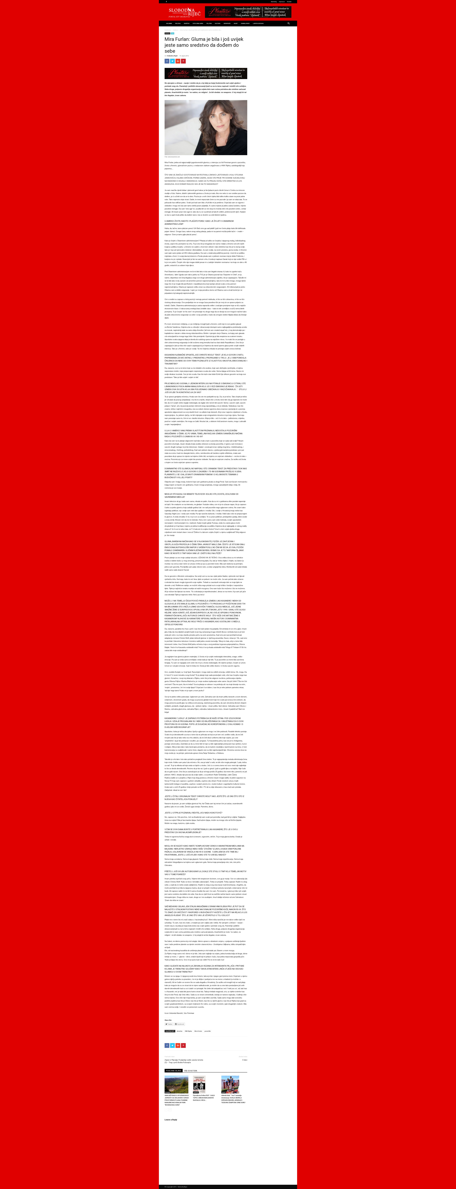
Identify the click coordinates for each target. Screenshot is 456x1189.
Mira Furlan (198, 1031)
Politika (178, 23)
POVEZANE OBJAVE (173, 1071)
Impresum (282, 1)
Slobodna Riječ (172, 56)
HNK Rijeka (188, 1031)
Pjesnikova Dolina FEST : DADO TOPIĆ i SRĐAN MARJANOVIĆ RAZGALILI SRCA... (204, 1098)
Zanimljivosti (245, 23)
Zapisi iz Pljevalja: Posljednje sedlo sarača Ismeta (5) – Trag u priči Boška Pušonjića (184, 1061)
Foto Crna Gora (198, 23)
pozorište (208, 1031)
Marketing (274, 1)
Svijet (236, 23)
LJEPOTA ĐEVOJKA (258, 23)
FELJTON (209, 23)
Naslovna (168, 30)
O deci (244, 1060)
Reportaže (227, 23)
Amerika (179, 1031)
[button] (288, 24)
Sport (223, 1092)
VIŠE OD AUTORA (190, 1071)
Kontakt (289, 1)
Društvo (186, 23)
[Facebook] (166, 1)
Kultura (217, 23)
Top (172, 33)
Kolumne (169, 23)
